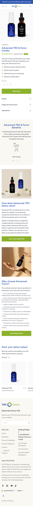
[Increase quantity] (10, 84)
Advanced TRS (7, 388)
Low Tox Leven (23, 449)
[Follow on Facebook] (3, 486)
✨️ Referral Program (5, 452)
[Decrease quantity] (4, 84)
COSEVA (5, 45)
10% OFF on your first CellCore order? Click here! (16, 2)
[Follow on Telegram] (11, 486)
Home (4, 433)
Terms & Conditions (8, 440)
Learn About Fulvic (16, 333)
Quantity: (4, 81)
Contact (4, 447)
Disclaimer (5, 437)
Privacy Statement (8, 444)
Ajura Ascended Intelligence (23, 454)
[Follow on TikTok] (15, 486)
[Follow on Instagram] (7, 486)
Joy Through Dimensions (22, 444)
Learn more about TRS (16, 239)
